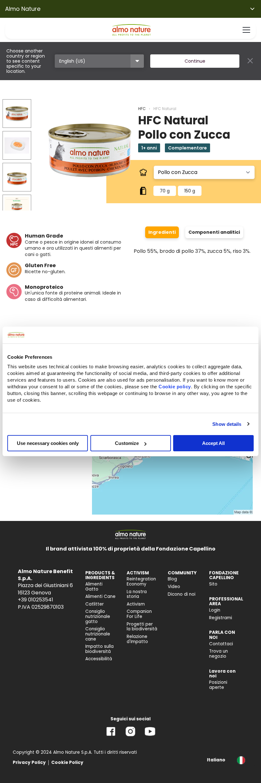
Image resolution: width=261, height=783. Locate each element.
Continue (195, 61)
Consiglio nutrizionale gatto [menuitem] (97, 616)
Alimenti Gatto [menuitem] (93, 586)
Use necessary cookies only (48, 443)
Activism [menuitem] (136, 604)
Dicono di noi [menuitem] (181, 594)
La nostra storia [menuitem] (137, 594)
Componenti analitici (214, 232)
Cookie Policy (67, 762)
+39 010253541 (35, 599)
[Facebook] (111, 736)
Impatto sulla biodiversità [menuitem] (99, 649)
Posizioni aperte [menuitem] (218, 684)
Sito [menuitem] (213, 584)
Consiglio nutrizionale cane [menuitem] (97, 634)
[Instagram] (130, 736)
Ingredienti (162, 232)
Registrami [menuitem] (220, 618)
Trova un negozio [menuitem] (218, 653)
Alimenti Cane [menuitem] (100, 596)
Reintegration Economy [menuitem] (141, 581)
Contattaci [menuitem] (221, 644)
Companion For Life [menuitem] (139, 614)
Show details (226, 423)
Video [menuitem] (174, 587)
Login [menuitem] (214, 610)
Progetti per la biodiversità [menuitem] (142, 626)
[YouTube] (150, 736)
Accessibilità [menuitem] (98, 659)
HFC (142, 108)
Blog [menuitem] (172, 579)
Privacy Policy (29, 762)
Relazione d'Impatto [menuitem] (137, 639)
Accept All (213, 443)
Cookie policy (175, 386)
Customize (127, 443)
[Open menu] (246, 29)
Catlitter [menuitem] (94, 604)
